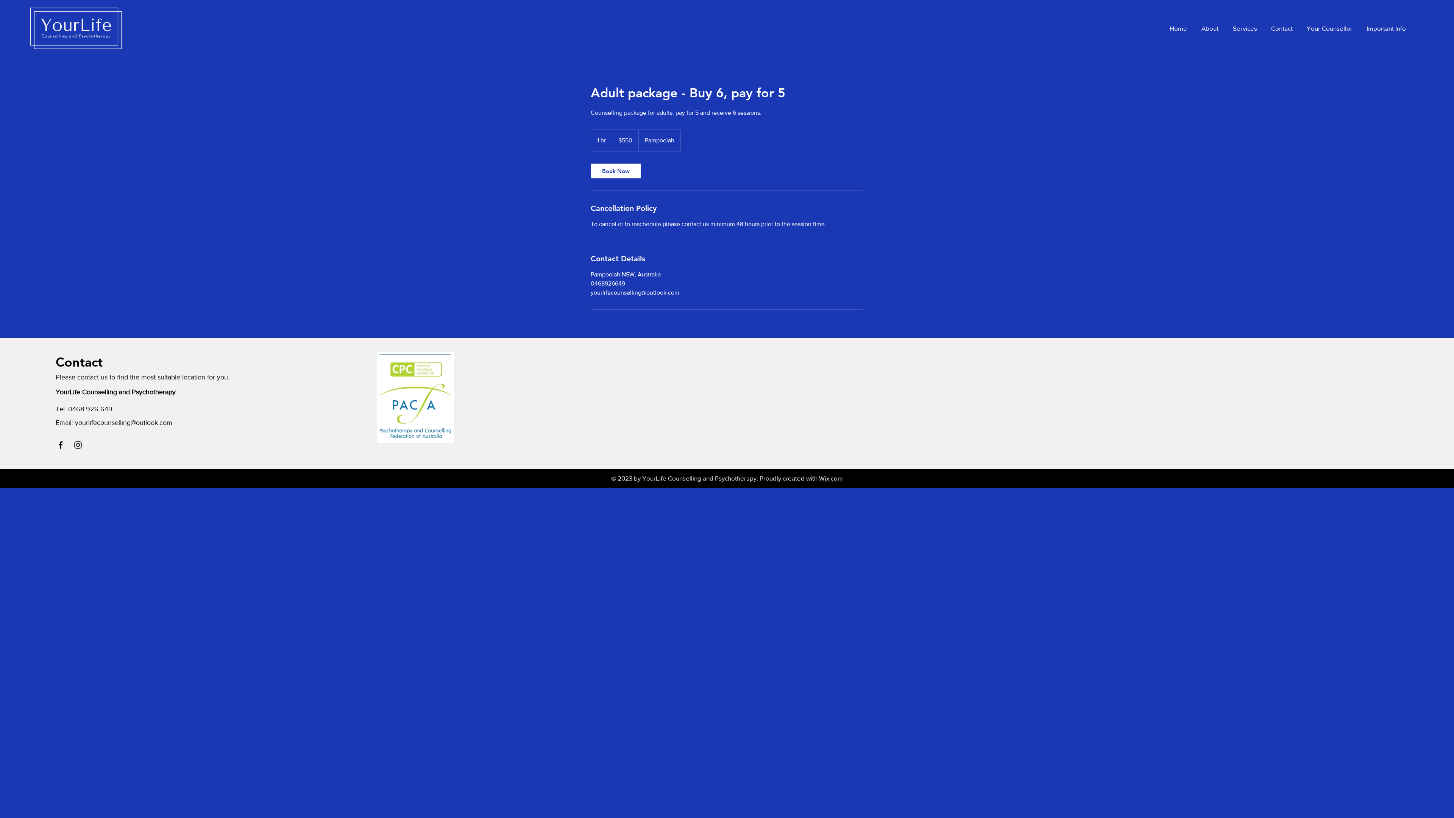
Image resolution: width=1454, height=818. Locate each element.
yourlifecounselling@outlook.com (123, 422)
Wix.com (831, 478)
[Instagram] (78, 445)
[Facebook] (61, 445)
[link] (616, 171)
